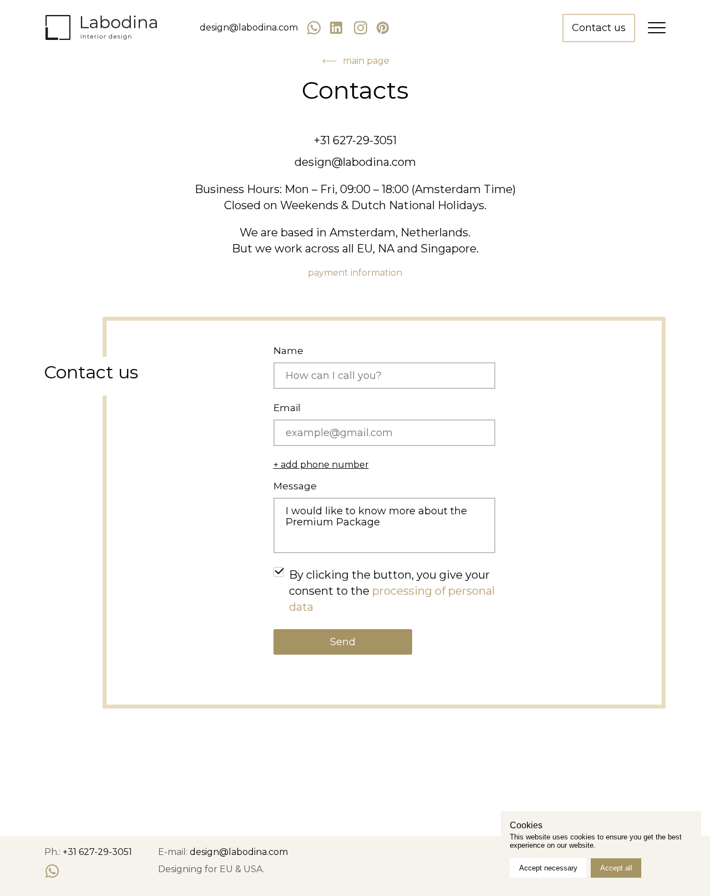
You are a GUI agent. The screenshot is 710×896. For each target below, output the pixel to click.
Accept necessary (548, 868)
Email (287, 408)
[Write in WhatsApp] (318, 28)
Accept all (616, 868)
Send (343, 642)
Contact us (599, 28)
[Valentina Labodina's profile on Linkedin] (337, 28)
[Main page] (101, 28)
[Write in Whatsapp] (52, 871)
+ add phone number (321, 465)
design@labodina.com (249, 28)
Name (288, 351)
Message (295, 486)
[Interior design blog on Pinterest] (384, 28)
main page (366, 61)
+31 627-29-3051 (355, 140)
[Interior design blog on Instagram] (360, 28)
